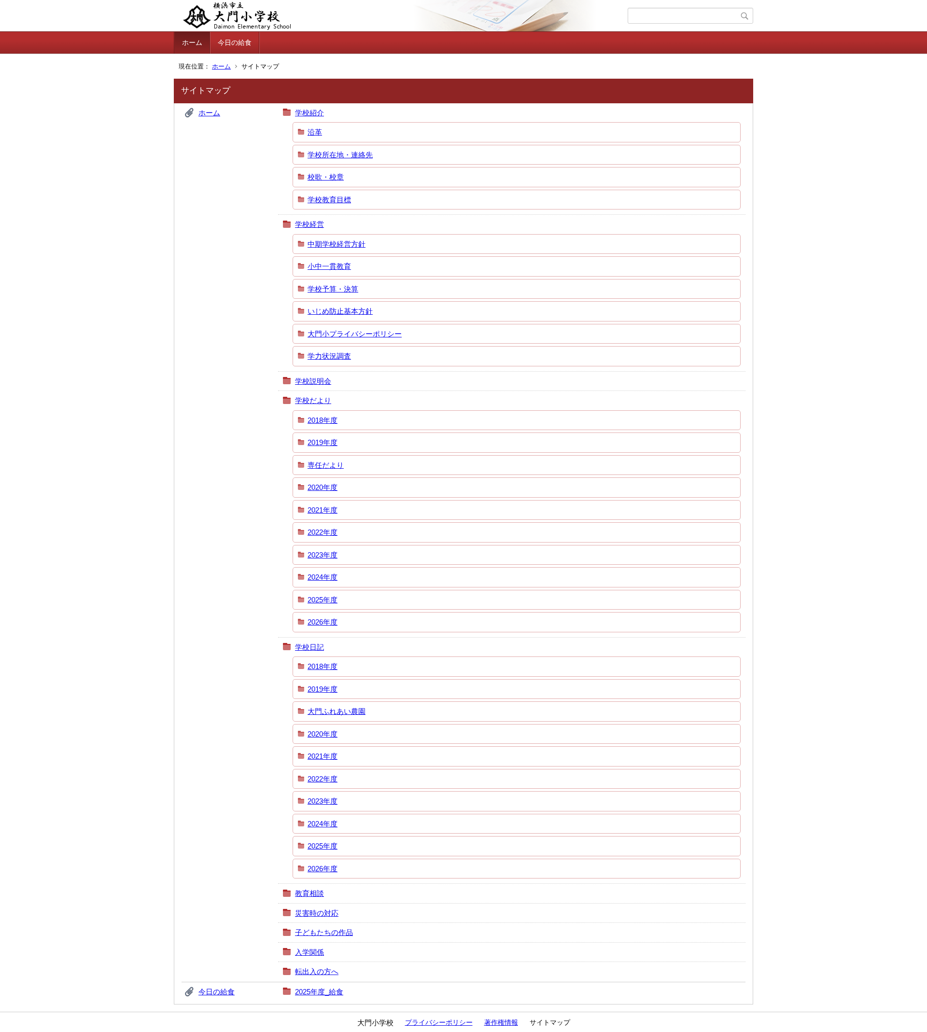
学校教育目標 (329, 199)
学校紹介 (309, 113)
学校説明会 (313, 381)
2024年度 (322, 577)
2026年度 (322, 622)
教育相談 (309, 893)
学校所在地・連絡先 (340, 155)
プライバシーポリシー (439, 1022)
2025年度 (322, 600)
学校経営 (309, 224)
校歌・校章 (326, 177)
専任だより (326, 465)
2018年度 (322, 420)
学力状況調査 (329, 356)
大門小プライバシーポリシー (355, 334)
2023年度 (322, 555)
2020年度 (322, 487)
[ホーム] (402, 15)
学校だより (313, 400)
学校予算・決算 (333, 289)
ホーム (192, 42)
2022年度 (322, 532)
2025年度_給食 (319, 992)
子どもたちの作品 (324, 932)
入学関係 (309, 952)
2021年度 (322, 510)
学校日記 (309, 647)
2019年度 (322, 442)
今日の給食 (235, 42)
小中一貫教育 (329, 266)
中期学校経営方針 (336, 244)
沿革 (315, 132)
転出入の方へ (316, 971)
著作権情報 (501, 1022)
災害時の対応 (316, 913)
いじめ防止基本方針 (340, 311)
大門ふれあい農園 (336, 711)
